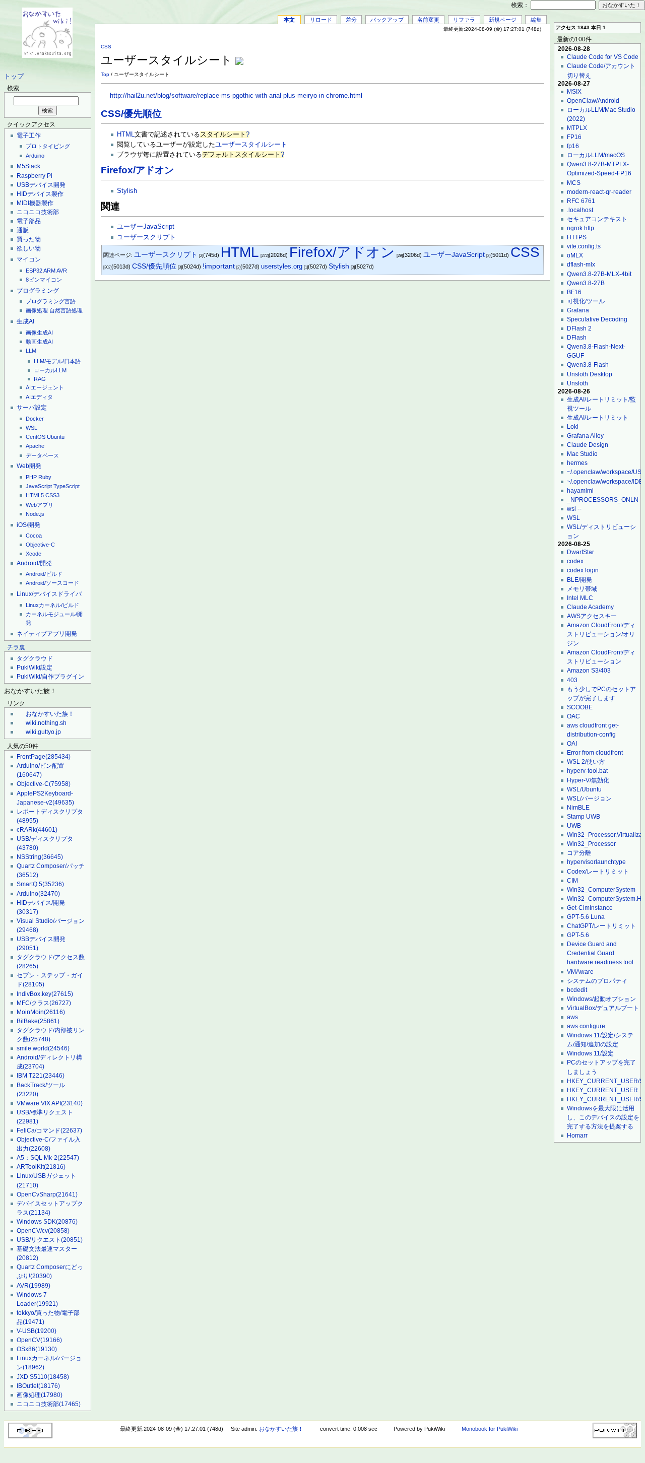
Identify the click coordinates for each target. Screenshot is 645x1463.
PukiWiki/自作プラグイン (50, 676)
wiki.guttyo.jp (43, 732)
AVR (61, 271)
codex (575, 561)
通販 (23, 230)
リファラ (464, 20)
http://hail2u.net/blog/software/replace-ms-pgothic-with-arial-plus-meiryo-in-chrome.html (236, 95)
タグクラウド (35, 658)
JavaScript (39, 486)
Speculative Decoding (597, 319)
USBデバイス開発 (41, 184)
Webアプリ (39, 505)
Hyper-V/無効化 (588, 780)
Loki (572, 426)
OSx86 (37, 1349)
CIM (572, 880)
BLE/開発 (579, 579)
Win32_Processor (591, 843)
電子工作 (29, 135)
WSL (31, 428)
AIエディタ (39, 397)
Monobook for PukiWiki (490, 1429)
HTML (126, 134)
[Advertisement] (426, 55)
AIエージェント (45, 387)
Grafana (578, 310)
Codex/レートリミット (598, 871)
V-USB (36, 1331)
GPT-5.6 (578, 935)
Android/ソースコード (52, 583)
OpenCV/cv (43, 1230)
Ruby (44, 477)
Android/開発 (34, 563)
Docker (35, 419)
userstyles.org (281, 266)
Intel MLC (580, 598)
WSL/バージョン (589, 798)
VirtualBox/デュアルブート (603, 1008)
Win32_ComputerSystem (601, 889)
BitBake (38, 1021)
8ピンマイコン (44, 280)
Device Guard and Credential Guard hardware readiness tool (600, 953)
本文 (289, 20)
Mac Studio (582, 453)
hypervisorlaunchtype (596, 862)
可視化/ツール (586, 301)
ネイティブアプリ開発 (47, 633)
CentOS (35, 437)
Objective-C (40, 545)
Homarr (577, 1135)
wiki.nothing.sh (46, 722)
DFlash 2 (579, 328)
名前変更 (428, 20)
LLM (31, 351)
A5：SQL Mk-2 (48, 1157)
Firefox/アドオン (137, 170)
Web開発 (29, 466)
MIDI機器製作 (35, 203)
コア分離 (579, 852)
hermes (577, 463)
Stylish (127, 190)
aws (572, 1017)
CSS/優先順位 (131, 113)
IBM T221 (40, 1075)
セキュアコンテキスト (597, 219)
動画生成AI (39, 342)
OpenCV (39, 1340)
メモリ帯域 (582, 588)
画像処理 (37, 310)
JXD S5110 (43, 1376)
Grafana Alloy (585, 435)
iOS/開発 (28, 524)
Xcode (33, 554)
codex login (583, 570)
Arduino (35, 156)
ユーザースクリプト (146, 237)
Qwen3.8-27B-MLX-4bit (599, 274)
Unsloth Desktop (589, 374)
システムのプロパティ (597, 980)
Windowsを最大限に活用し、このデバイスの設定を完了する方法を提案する (603, 1117)
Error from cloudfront (595, 752)
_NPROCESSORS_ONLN (602, 499)
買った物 (29, 239)
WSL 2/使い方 (586, 761)
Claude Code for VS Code (602, 56)
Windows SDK (47, 1221)
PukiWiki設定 (34, 667)
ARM (49, 271)
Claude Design (587, 444)
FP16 (574, 137)
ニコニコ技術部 (38, 212)
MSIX (574, 91)
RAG (40, 379)
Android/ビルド (44, 574)
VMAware (580, 971)
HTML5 (35, 495)
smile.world (43, 1048)
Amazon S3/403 (589, 670)
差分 (351, 20)
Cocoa (34, 536)
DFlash (577, 337)
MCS (573, 182)
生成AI (25, 321)
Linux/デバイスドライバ (49, 593)
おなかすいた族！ (50, 713)
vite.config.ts (584, 246)
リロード (321, 20)
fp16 (573, 146)
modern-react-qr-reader (599, 191)
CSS (106, 46)
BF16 (574, 292)
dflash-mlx (581, 264)
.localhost (580, 210)
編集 (536, 20)
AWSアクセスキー (592, 616)
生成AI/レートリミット (597, 417)
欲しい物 (29, 248)
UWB (574, 825)
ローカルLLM (50, 370)
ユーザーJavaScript (145, 226)
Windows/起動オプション (601, 999)
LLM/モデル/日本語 (57, 361)
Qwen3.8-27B (586, 283)
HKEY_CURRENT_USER (602, 1090)
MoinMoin (41, 1012)
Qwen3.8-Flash (588, 364)
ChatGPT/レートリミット (601, 925)
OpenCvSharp (47, 1194)
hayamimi (580, 490)
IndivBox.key (45, 994)
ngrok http (580, 228)
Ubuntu (55, 437)
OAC (573, 716)
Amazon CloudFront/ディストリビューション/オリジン (601, 634)
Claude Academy (590, 607)
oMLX (575, 255)
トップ (14, 76)
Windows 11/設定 (590, 1053)
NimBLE (578, 807)
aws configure (586, 1026)
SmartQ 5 (40, 884)
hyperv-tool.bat (587, 770)
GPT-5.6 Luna (586, 916)
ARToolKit (41, 1166)
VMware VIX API (50, 1103)
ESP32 (34, 271)
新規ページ (503, 20)
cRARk (37, 829)
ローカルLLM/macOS (596, 155)
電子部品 (29, 221)
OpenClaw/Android (593, 100)
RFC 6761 (581, 201)
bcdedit (577, 989)
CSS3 (52, 495)
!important (219, 266)
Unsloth (577, 383)
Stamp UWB (583, 816)
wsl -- (574, 508)
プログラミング (38, 290)
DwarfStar (580, 552)
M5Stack (28, 166)
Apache (35, 446)
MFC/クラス (44, 1003)
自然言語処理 (66, 310)
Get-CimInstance (590, 907)
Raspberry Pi (34, 175)
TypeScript (66, 486)
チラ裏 (16, 647)
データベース (42, 455)
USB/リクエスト (50, 1239)
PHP (31, 477)
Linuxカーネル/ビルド (52, 605)
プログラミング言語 (51, 301)
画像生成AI (39, 332)
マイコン (29, 259)
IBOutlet (38, 1385)
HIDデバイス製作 (40, 193)
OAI (572, 743)
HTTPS (577, 237)
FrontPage (44, 756)
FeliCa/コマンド (49, 1130)
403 (572, 680)
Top (105, 74)
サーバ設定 (32, 407)
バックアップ (387, 20)
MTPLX (577, 127)
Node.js (35, 514)
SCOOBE (580, 707)
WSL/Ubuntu (584, 789)
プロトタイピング (48, 146)
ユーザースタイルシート (251, 144)
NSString (40, 856)
